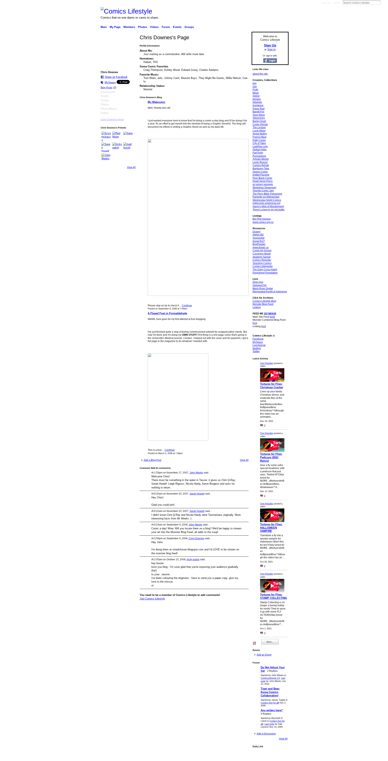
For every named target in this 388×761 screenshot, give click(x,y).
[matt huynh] (128, 147)
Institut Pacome (261, 174)
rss (254, 323)
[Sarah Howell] (106, 147)
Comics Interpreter (263, 266)
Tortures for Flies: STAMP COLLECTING (273, 596)
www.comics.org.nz (263, 222)
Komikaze (258, 105)
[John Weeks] (106, 158)
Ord (255, 86)
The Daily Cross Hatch (265, 269)
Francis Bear (260, 137)
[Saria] (128, 136)
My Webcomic (156, 102)
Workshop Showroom (264, 187)
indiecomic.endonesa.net (266, 203)
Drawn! (256, 231)
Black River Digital (263, 288)
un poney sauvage (263, 184)
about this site (260, 73)
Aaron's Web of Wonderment (268, 206)
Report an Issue (258, 756)
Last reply (269, 724)
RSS (254, 643)
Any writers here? (272, 710)
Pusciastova (259, 156)
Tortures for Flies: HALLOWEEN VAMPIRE (271, 528)
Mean (256, 92)
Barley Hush (259, 121)
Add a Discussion (266, 733)
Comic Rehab (260, 124)
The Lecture (259, 127)
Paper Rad (259, 108)
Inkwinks (257, 102)
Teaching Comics (262, 263)
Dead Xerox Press (263, 181)
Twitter (256, 351)
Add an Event (264, 654)
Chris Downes (196, 538)
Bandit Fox (258, 111)
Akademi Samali (262, 257)
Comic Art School (262, 250)
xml (272, 316)
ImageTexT (259, 241)
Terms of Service (279, 756)
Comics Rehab (261, 165)
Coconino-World (262, 253)
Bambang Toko (261, 168)
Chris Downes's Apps (112, 119)
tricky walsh (193, 559)
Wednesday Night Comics (267, 200)
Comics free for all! (270, 703)
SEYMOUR (270, 313)
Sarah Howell (197, 493)
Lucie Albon (259, 130)
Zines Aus (258, 282)
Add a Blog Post (152, 460)
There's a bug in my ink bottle (269, 209)
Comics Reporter (262, 260)
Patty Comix (259, 140)
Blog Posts (106, 87)
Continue (187, 305)
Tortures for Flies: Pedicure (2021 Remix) (271, 457)
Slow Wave (259, 115)
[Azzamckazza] (106, 136)
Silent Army (259, 118)
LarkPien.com (260, 146)
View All (131, 167)
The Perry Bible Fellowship (267, 193)
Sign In (336, 2)
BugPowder (259, 244)
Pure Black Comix (262, 178)
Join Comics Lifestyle (152, 598)
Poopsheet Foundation (265, 272)
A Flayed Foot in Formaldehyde (167, 313)
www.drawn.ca (261, 247)
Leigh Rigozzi (260, 162)
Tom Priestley (266, 363)
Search (384, 2)
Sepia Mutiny (260, 133)
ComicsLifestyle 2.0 (270, 678)
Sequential (259, 238)
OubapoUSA (260, 285)
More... (270, 642)
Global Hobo (260, 149)
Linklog (257, 307)
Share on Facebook (116, 77)
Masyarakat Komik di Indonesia (270, 291)
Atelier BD (258, 234)
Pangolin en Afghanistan (266, 196)
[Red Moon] (117, 136)
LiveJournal (259, 345)
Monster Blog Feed (263, 304)
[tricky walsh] (117, 147)
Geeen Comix (260, 171)
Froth (255, 89)
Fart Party (258, 152)
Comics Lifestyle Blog (264, 301)
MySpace (110, 82)
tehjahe (257, 99)
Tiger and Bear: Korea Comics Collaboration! (270, 692)
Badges (242, 756)
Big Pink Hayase (262, 219)
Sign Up (326, 2)
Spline (256, 95)
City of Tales (259, 143)
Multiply (257, 348)
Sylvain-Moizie (261, 159)
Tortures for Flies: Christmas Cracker (271, 385)
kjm (254, 83)
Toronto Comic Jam (263, 190)
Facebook (258, 339)
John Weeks (196, 472)
